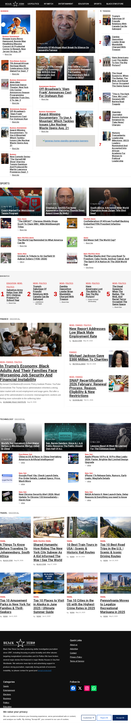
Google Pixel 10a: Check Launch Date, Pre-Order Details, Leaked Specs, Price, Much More (40, 478)
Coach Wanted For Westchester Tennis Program (18, 212)
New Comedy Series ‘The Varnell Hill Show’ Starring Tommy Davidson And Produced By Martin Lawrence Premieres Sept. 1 (20, 164)
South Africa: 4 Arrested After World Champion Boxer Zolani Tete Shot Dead (109, 210)
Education (11, 283)
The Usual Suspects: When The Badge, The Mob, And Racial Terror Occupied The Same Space (120, 79)
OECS (22, 262)
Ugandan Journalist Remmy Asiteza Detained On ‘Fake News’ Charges (120, 118)
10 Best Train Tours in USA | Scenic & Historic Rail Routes (82, 548)
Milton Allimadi (79, 364)
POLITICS (87, 219)
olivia (23, 462)
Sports (97, 4)
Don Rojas (89, 267)
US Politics (33, 4)
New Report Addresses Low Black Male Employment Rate (87, 332)
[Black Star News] (14, 4)
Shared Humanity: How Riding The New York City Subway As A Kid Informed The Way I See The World (47, 552)
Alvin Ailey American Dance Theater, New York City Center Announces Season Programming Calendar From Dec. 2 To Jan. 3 (20, 91)
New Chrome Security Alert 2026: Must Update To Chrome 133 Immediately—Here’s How (39, 497)
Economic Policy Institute (14, 402)
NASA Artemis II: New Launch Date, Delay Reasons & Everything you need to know (106, 495)
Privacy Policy (76, 657)
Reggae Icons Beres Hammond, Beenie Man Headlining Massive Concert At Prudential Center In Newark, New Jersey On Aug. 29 (14, 45)
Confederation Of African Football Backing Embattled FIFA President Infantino (106, 222)
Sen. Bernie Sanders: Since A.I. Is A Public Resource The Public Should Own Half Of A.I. (64, 446)
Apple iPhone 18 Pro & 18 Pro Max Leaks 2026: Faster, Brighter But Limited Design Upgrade (106, 459)
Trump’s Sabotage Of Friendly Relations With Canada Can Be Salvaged (119, 22)
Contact (73, 653)
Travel (3, 541)
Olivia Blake (78, 400)
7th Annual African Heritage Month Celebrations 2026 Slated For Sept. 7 (19, 67)
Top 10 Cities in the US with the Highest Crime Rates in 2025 (81, 604)
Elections (7, 694)
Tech (30, 454)
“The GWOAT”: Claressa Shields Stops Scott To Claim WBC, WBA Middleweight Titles (39, 224)
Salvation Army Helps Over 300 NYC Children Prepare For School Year (15, 295)
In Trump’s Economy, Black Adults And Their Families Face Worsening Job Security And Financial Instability (28, 373)
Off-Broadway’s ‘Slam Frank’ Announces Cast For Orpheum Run (19, 115)
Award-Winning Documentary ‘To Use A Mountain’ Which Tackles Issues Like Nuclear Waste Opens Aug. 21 (20, 138)
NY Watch (48, 4)
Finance (9, 362)
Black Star (8, 54)
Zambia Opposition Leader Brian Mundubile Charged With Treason (119, 43)
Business (6, 36)
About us (73, 645)
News (19, 219)
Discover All (15, 319)
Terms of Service (77, 661)
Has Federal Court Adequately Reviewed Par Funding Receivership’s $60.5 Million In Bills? (79, 72)
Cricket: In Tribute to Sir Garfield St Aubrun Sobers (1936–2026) (36, 257)
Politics (6, 702)
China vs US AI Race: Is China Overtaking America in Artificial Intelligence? (40, 458)
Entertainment (65, 4)
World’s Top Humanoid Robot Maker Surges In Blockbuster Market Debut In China (20, 446)
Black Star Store (114, 4)
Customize (87, 718)
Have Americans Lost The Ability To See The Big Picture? (120, 61)
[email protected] (44, 670)
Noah (72, 557)
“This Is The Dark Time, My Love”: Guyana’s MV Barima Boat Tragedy (120, 99)
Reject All (104, 718)
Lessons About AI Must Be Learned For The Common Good (108, 447)
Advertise (74, 649)
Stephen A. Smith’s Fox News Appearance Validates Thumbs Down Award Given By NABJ (65, 210)
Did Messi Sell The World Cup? (100, 240)
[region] (65, 715)
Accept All (120, 718)
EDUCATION (83, 4)
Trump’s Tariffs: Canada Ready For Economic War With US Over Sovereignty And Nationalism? (49, 72)
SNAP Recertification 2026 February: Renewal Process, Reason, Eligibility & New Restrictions (87, 388)
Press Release (14, 61)
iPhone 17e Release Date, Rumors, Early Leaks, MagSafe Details (106, 477)
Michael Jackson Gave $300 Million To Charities (88, 358)
